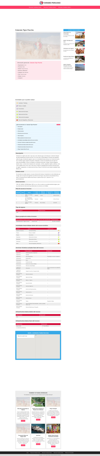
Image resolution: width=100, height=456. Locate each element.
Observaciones (21, 131)
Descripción (20, 126)
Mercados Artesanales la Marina (23, 409)
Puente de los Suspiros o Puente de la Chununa (38, 409)
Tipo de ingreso (21, 135)
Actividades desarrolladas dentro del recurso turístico (28, 140)
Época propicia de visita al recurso (24, 137)
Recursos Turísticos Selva (64, 7)
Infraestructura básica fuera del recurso (25, 146)
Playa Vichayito (53, 408)
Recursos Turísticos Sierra (50, 7)
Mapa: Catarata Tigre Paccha (23, 149)
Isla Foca (38, 435)
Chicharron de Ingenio (68, 48)
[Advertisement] (50, 17)
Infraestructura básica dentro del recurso (25, 144)
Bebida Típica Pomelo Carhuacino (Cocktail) (53, 436)
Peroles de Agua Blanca (69, 56)
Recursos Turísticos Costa (35, 7)
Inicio (27, 452)
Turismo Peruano (51, 3)
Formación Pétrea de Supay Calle (23, 436)
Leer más (23, 420)
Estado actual (20, 128)
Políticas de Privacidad (69, 452)
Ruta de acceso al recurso (23, 133)
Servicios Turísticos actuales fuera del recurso (26, 142)
